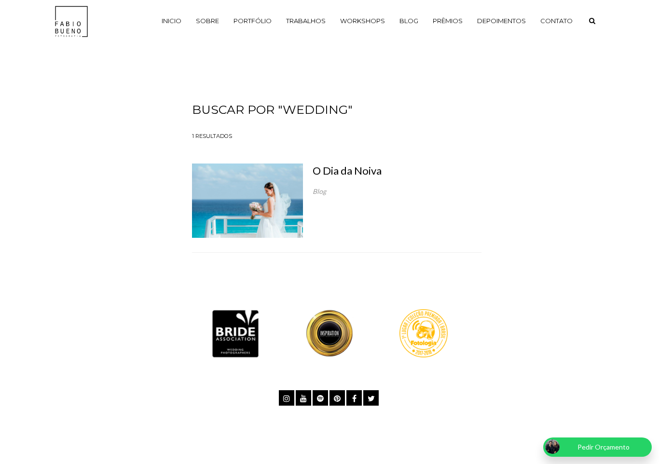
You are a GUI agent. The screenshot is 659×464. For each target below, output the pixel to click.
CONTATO (556, 21)
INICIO (171, 21)
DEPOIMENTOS (501, 21)
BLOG (408, 21)
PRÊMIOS (448, 21)
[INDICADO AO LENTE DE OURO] (329, 332)
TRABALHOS (306, 21)
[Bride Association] (235, 332)
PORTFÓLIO (252, 21)
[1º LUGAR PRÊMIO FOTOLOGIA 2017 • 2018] (424, 332)
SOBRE (207, 21)
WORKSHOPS (362, 21)
